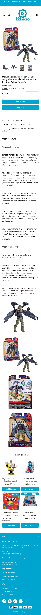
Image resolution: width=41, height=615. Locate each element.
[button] (4, 15)
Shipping (5, 88)
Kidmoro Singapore (22, 612)
